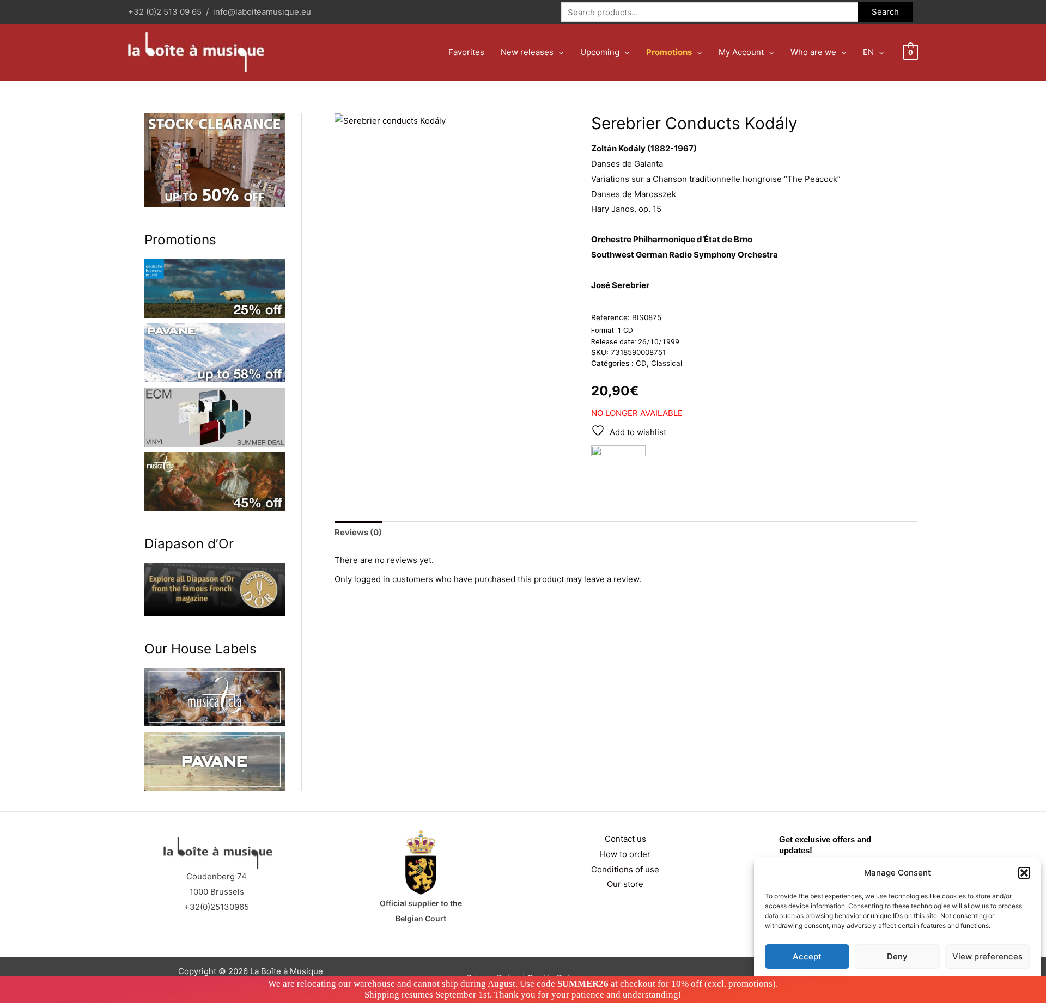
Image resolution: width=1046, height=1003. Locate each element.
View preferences (987, 956)
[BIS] (618, 466)
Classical (666, 363)
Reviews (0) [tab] (358, 532)
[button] (1024, 872)
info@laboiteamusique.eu (262, 12)
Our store (625, 884)
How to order (625, 854)
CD (641, 363)
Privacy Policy (918, 982)
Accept (807, 956)
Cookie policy (870, 982)
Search (885, 12)
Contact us (625, 839)
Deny (897, 956)
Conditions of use (625, 869)
